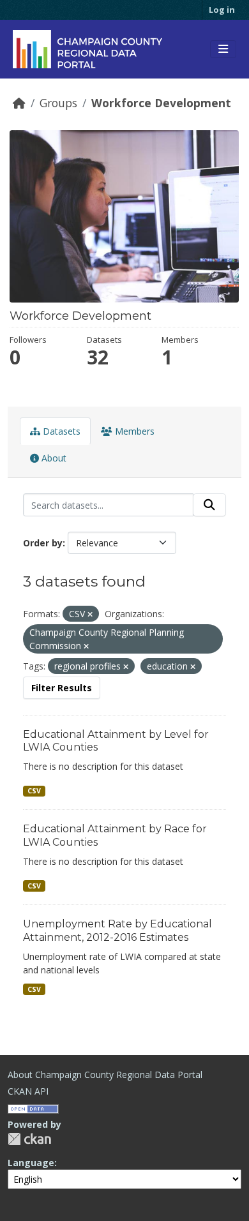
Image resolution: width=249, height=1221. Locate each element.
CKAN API (28, 1091)
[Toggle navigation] (223, 49)
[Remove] (90, 614)
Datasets (60, 431)
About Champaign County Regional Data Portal (105, 1074)
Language (31, 1163)
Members (133, 431)
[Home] (19, 102)
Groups (58, 102)
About (52, 458)
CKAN (29, 1139)
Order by (43, 543)
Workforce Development (161, 102)
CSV (34, 790)
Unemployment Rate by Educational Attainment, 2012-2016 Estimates (117, 930)
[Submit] (209, 504)
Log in (222, 9)
